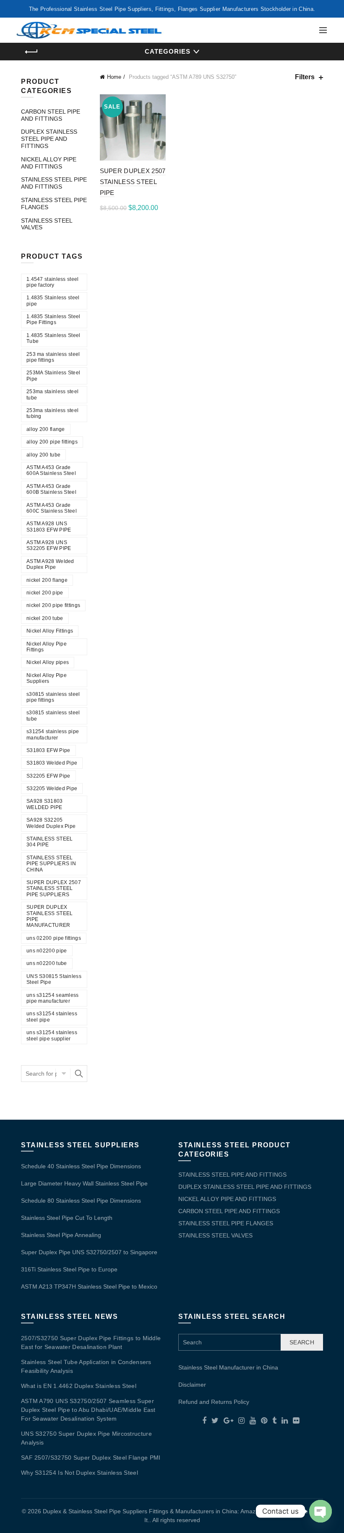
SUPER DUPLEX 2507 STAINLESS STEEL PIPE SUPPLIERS (53, 888)
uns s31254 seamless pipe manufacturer (52, 998)
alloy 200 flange (45, 429)
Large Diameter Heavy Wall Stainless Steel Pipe (84, 1183)
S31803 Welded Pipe (51, 763)
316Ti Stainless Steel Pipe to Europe (69, 1269)
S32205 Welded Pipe (51, 788)
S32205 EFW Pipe (48, 776)
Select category (62, 1073)
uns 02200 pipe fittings (53, 938)
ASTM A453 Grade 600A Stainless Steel (51, 470)
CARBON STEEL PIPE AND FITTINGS (50, 115)
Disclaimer (192, 1384)
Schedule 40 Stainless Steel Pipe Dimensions (81, 1166)
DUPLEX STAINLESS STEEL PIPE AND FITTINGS (49, 138)
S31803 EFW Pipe (48, 750)
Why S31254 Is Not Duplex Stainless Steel (79, 1472)
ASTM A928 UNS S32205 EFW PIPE (48, 545)
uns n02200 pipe (46, 951)
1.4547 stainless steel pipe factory (52, 282)
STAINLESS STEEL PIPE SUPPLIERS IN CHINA (51, 864)
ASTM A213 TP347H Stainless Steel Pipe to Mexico (89, 1286)
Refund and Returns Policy (213, 1401)
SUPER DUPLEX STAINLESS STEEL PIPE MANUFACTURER (49, 916)
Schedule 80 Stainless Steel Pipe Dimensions (81, 1200)
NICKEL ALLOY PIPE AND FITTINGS (48, 163)
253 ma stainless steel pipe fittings (53, 357)
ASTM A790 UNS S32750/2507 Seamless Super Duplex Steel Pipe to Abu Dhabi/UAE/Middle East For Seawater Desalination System (88, 1410)
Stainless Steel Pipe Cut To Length (66, 1217)
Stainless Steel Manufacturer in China (228, 1367)
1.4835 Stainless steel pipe (53, 300)
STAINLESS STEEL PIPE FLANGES (225, 1223)
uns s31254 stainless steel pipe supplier (51, 1035)
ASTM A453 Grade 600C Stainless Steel (51, 508)
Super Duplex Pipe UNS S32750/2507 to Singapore (89, 1252)
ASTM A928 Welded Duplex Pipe (50, 564)
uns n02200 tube (46, 963)
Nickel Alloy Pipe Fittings (46, 647)
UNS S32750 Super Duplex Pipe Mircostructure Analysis (86, 1438)
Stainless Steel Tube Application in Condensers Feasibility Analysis (86, 1366)
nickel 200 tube (44, 618)
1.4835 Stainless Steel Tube (53, 338)
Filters (305, 76)
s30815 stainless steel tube (53, 715)
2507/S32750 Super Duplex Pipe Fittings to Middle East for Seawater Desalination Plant (91, 1342)
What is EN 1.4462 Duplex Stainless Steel (78, 1386)
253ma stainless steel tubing (52, 413)
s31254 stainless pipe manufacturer (52, 734)
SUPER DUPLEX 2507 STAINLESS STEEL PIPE (133, 182)
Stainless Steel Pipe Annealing (61, 1235)
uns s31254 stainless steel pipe (51, 1016)
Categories (167, 51)
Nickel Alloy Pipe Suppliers (46, 678)
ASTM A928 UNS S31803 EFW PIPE (48, 526)
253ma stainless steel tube (52, 394)
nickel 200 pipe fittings (53, 605)
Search (78, 1073)
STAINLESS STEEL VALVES (215, 1235)
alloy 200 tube (43, 455)
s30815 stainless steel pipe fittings (53, 697)
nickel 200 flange (47, 580)
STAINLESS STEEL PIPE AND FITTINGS (54, 183)
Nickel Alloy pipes (47, 662)
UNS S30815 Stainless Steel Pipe (53, 979)
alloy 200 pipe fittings (52, 442)
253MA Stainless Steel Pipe (53, 375)
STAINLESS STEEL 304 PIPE (49, 842)
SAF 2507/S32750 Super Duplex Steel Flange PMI (91, 1457)
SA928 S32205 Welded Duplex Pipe (51, 823)
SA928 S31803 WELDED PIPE (44, 804)
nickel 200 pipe (44, 593)
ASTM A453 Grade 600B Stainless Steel (51, 489)
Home (114, 77)
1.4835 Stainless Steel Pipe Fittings (53, 319)
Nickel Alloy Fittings (49, 631)
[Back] (31, 52)
